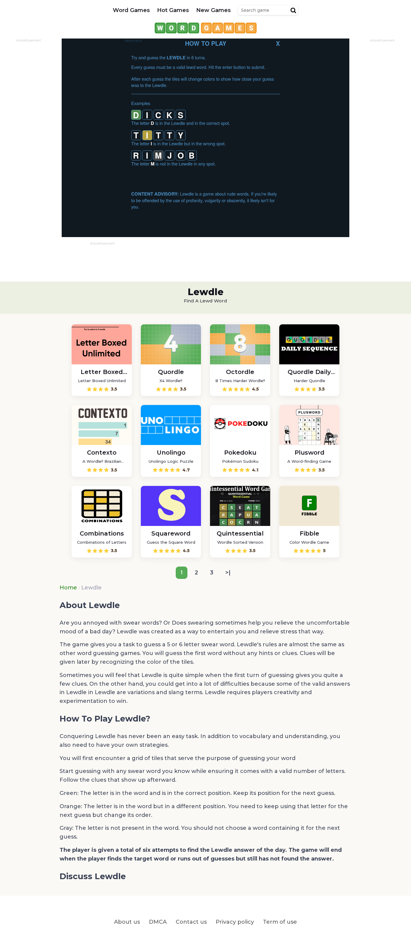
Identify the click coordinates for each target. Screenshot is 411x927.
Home (68, 587)
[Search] (293, 10)
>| (227, 572)
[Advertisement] (29, 132)
